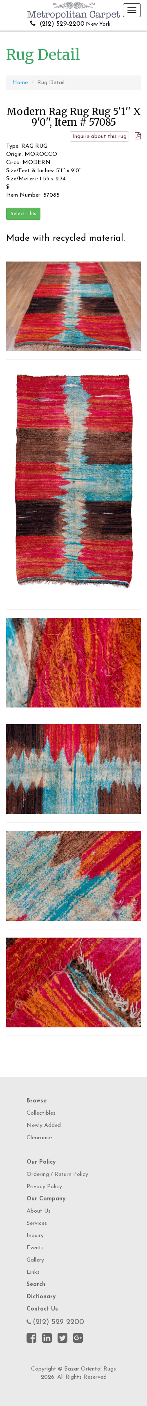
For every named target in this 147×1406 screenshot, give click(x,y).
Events (35, 1248)
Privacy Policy (44, 1187)
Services (37, 1223)
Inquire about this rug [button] (99, 136)
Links (33, 1272)
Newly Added (44, 1125)
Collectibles (41, 1113)
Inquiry (35, 1236)
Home (20, 83)
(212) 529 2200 (58, 1322)
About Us (39, 1211)
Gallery (35, 1260)
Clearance (39, 1138)
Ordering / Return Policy (57, 1174)
